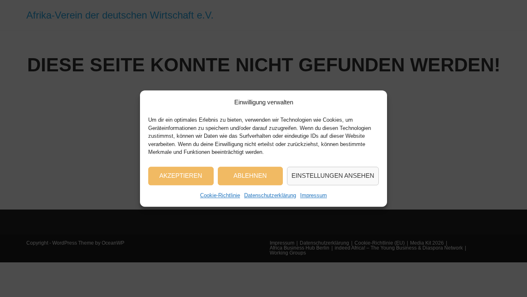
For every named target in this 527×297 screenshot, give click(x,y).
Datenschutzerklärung (270, 195)
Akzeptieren (180, 175)
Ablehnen (250, 175)
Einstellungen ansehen (332, 175)
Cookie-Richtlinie (220, 195)
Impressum (313, 195)
